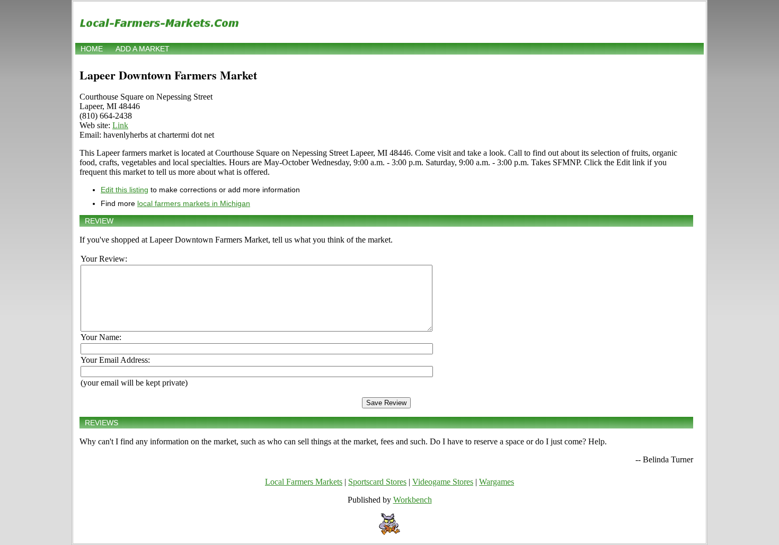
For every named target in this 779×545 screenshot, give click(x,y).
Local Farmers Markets (303, 481)
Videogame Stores (442, 481)
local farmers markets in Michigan (193, 203)
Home (92, 48)
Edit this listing (124, 189)
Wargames (496, 481)
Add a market (143, 48)
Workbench (412, 499)
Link (120, 125)
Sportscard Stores (377, 481)
